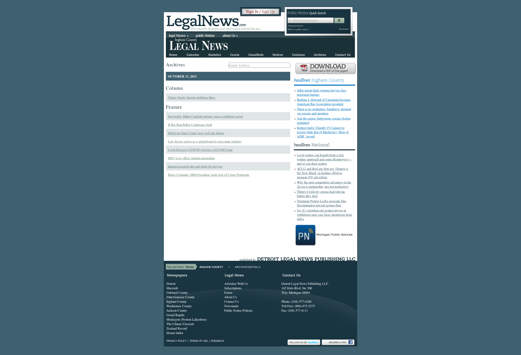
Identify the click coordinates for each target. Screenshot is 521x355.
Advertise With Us (236, 283)
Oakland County (177, 292)
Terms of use (199, 341)
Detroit (170, 283)
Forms (228, 292)
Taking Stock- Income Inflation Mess (191, 97)
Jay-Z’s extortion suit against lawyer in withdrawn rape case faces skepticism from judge (324, 214)
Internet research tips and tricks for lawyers (195, 166)
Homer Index (174, 333)
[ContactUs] (342, 54)
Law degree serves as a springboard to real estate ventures (205, 141)
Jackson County (176, 310)
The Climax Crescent (180, 324)
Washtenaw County (179, 306)
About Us (230, 297)
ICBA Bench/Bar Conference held (190, 124)
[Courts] (234, 54)
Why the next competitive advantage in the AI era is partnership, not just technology (324, 184)
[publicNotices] (205, 36)
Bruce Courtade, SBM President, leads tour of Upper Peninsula (208, 175)
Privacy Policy (176, 341)
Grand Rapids (175, 315)
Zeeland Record (176, 328)
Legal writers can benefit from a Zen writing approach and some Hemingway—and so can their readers (324, 159)
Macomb (172, 288)
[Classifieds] (256, 54)
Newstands (231, 306)
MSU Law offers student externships (191, 158)
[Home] (173, 54)
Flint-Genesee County (180, 297)
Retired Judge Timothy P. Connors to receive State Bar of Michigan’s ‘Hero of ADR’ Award (323, 132)
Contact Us (231, 301)
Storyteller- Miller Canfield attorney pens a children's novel (205, 116)
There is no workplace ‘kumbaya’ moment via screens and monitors (324, 111)
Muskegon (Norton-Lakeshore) (186, 319)
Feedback (217, 341)
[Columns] (298, 54)
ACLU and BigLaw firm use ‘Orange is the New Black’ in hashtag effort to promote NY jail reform (322, 172)
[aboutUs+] (230, 36)
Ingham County (176, 301)
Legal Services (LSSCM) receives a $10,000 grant (200, 149)
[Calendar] (192, 54)
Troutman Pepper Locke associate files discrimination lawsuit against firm (321, 203)
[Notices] (278, 54)
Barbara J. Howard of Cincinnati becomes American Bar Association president (324, 101)
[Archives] (320, 54)
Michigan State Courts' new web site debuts (196, 133)
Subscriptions (233, 288)
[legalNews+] (179, 36)
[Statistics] (214, 54)
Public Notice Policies (238, 310)
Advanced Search (295, 25)
